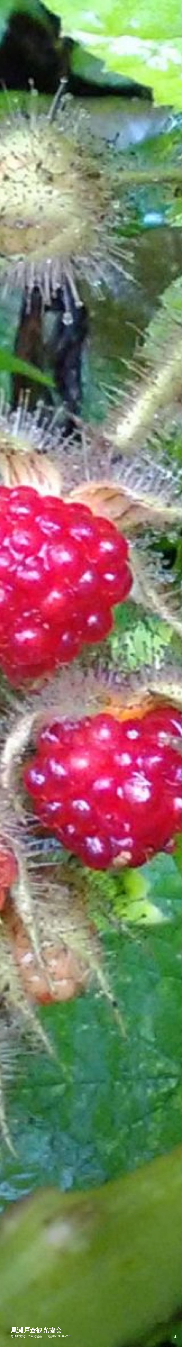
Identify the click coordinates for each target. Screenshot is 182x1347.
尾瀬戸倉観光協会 (36, 1330)
